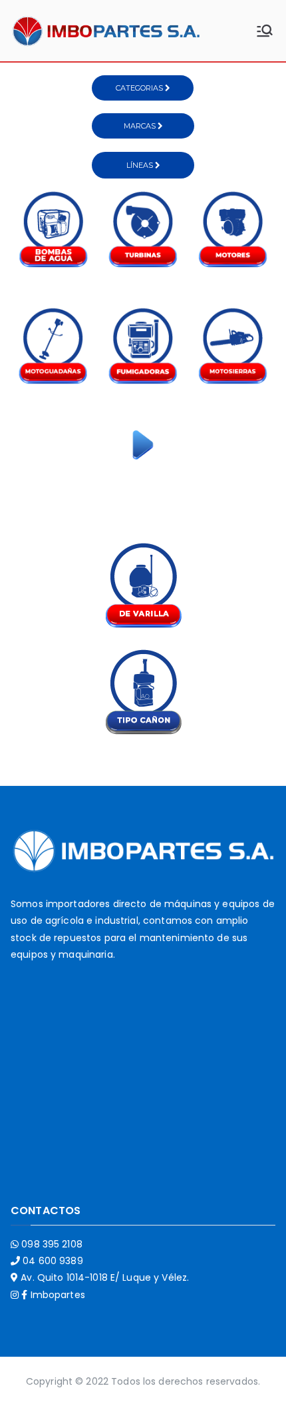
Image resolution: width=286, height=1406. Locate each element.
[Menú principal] (264, 30)
